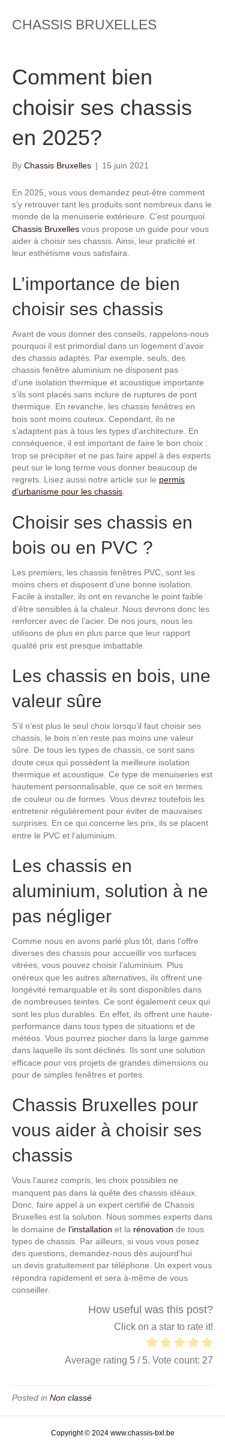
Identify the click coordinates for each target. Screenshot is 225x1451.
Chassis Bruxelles (45, 229)
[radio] (152, 1344)
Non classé (71, 1397)
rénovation (153, 1229)
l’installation (90, 1229)
